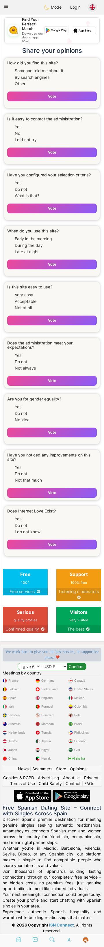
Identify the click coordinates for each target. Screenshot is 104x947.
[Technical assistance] (85, 940)
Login (75, 7)
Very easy (24, 294)
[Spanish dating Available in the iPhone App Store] (33, 792)
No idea (22, 419)
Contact (73, 783)
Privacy (91, 777)
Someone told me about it (39, 70)
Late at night (27, 251)
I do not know (27, 531)
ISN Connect (61, 924)
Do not (21, 189)
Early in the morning (33, 238)
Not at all (23, 307)
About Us (71, 777)
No (17, 133)
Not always (25, 368)
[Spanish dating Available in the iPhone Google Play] (71, 792)
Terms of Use (22, 783)
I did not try (26, 139)
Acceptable (25, 301)
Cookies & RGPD (18, 777)
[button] (6, 6)
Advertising (48, 777)
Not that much (28, 480)
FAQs (89, 783)
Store (61, 768)
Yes (18, 126)
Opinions (78, 768)
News (23, 768)
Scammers (42, 768)
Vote (52, 96)
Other (20, 83)
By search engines (32, 77)
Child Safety (50, 783)
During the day (29, 245)
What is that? (27, 195)
